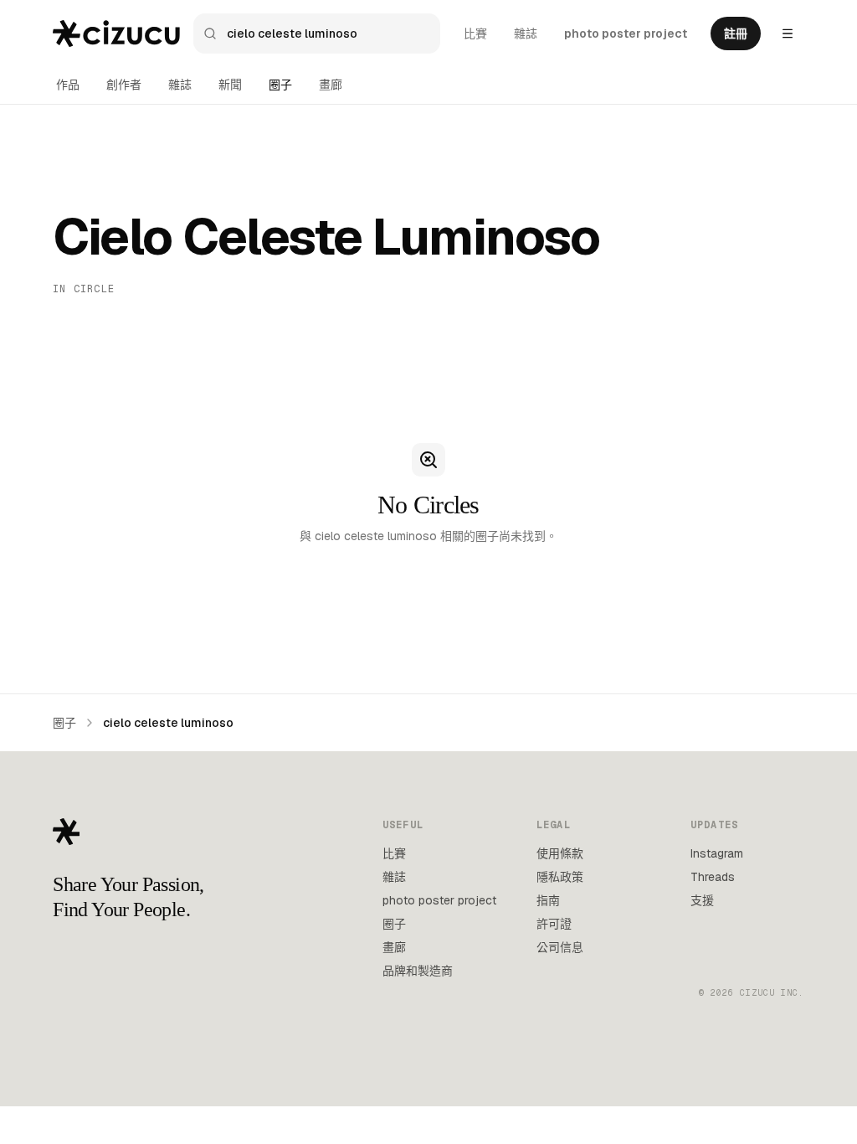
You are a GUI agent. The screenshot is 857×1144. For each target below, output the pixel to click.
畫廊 (330, 84)
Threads (712, 876)
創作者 (123, 84)
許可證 (554, 923)
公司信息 (559, 947)
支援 (702, 900)
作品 (68, 84)
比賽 (475, 33)
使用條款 (559, 853)
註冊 (735, 33)
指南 (548, 900)
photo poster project (625, 33)
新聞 (230, 84)
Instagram (716, 853)
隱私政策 (559, 876)
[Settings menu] (787, 33)
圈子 (280, 84)
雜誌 (525, 33)
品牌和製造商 (417, 970)
